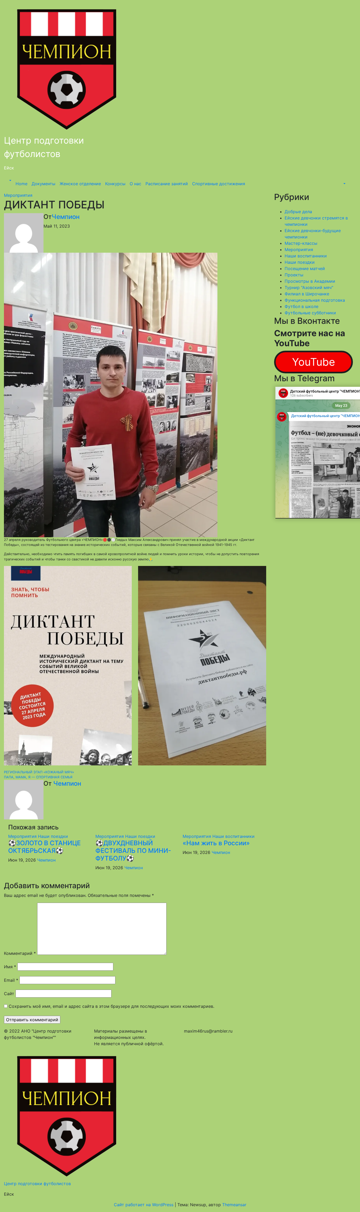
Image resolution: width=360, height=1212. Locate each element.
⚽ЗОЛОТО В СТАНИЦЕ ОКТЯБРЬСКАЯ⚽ (44, 846)
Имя (10, 966)
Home (21, 183)
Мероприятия (18, 195)
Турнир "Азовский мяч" (309, 287)
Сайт (9, 993)
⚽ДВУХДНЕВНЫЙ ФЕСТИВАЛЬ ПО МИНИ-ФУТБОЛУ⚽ (133, 850)
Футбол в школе (301, 306)
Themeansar (234, 1204)
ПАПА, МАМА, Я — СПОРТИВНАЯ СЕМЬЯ (38, 777)
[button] (9, 180)
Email (11, 980)
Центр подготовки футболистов (37, 1183)
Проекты (294, 274)
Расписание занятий (166, 183)
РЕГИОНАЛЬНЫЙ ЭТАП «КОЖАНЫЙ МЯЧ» (39, 772)
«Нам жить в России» (216, 843)
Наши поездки (53, 836)
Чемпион (66, 217)
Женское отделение (80, 183)
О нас (135, 183)
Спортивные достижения (218, 183)
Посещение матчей (305, 268)
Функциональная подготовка (315, 300)
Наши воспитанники (233, 836)
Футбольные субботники (310, 312)
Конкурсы (115, 183)
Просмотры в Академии (310, 281)
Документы (43, 183)
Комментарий (20, 953)
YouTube (313, 361)
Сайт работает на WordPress (144, 1204)
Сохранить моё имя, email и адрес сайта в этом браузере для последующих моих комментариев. (111, 1006)
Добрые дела (298, 211)
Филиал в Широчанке (307, 293)
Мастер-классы (301, 243)
